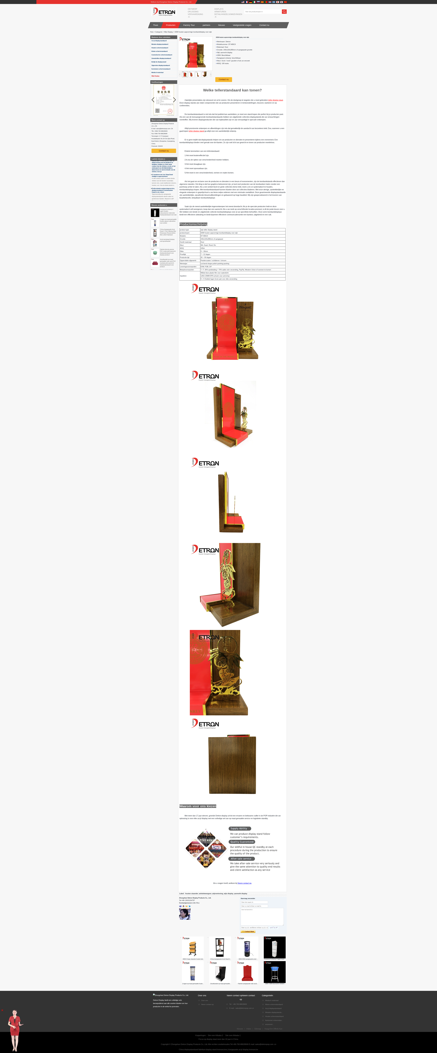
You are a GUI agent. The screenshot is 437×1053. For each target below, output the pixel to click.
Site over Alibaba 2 (215, 1035)
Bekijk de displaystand (158, 62)
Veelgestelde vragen (242, 25)
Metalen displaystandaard (159, 44)
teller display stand (196, 131)
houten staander (191, 893)
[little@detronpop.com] (186, 906)
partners (206, 25)
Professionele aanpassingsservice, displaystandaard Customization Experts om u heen (163, 164)
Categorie (158, 32)
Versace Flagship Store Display (162, 181)
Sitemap (257, 1029)
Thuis (155, 25)
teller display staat (275, 100)
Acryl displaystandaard (159, 41)
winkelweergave (205, 893)
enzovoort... (269, 1024)
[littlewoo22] (180, 906)
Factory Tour (189, 25)
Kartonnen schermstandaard (160, 69)
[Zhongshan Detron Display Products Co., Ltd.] (163, 11)
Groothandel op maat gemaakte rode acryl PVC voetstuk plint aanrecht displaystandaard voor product (168, 232)
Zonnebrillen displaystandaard (161, 58)
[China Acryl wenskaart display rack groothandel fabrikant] (155, 212)
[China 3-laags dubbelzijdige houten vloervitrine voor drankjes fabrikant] (155, 242)
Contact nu (264, 25)
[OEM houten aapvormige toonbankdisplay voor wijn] (195, 53)
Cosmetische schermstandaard (161, 55)
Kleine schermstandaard (159, 51)
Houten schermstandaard (159, 48)
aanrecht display (240, 893)
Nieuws (221, 25)
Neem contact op (244, 883)
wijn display (228, 893)
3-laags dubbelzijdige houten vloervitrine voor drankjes (167, 240)
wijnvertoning (217, 893)
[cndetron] (189, 906)
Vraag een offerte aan (273, 1029)
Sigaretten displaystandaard (160, 65)
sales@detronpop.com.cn (244, 1008)
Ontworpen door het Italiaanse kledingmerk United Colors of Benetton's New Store (161, 194)
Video (248, 1029)
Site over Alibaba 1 (233, 1035)
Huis (151, 32)
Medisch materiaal (157, 72)
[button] (174, 99)
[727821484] (183, 906)
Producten (170, 25)
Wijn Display (168, 32)
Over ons (204, 1000)
